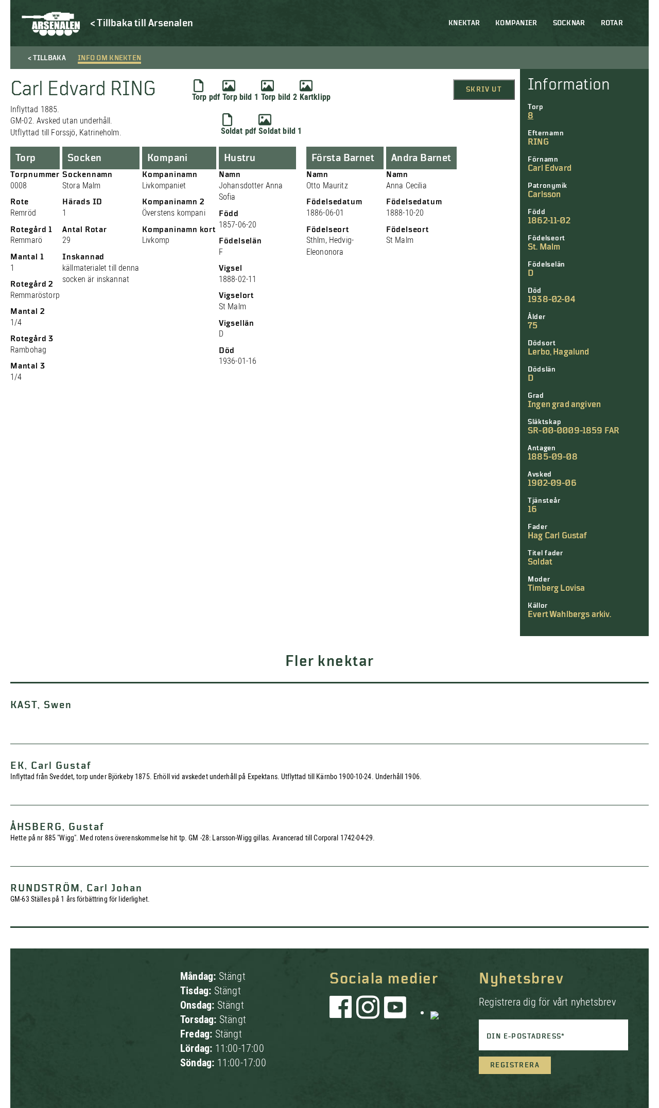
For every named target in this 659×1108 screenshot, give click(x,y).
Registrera (515, 1065)
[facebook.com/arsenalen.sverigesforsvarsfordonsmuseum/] (342, 1012)
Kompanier (516, 23)
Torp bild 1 (240, 97)
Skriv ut (484, 89)
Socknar (569, 23)
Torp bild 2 (279, 97)
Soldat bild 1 (280, 131)
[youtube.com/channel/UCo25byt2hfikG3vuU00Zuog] (395, 1012)
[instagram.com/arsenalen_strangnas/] (368, 1012)
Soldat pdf (238, 131)
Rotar (612, 23)
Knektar (464, 23)
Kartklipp (315, 97)
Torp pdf (206, 97)
